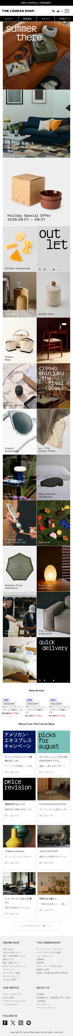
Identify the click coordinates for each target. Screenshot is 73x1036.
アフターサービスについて (14, 1028)
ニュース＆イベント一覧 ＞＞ (36, 925)
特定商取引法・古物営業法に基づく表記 (53, 1025)
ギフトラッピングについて (14, 993)
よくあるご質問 (9, 1007)
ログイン (9, 18)
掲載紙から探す (43, 997)
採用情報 (40, 990)
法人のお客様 (8, 1025)
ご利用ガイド (64, 18)
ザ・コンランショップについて (49, 976)
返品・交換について (11, 990)
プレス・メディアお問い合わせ (49, 993)
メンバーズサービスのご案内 (48, 980)
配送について (8, 987)
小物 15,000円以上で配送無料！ (36, 2)
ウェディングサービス (12, 1022)
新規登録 (27, 18)
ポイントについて (10, 1004)
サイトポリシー (43, 1032)
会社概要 (40, 1022)
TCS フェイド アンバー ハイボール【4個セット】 (35, 710)
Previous (1, 704)
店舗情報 (40, 987)
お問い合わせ (8, 976)
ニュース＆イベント (44, 983)
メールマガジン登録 (11, 1000)
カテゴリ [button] (46, 18)
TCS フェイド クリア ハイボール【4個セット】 (13, 708)
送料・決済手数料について (14, 983)
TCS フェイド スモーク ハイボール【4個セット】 (59, 710)
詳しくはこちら (12, 772)
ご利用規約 (41, 1028)
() (61, 11)
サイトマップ (8, 997)
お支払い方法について (12, 980)
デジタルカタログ (10, 1032)
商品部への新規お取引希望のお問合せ (52, 1000)
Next (71, 704)
